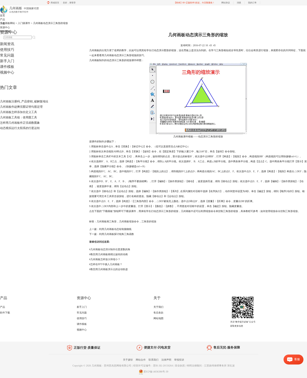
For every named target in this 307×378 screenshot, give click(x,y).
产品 (2, 19)
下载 (2, 23)
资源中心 (5, 27)
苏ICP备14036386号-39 (156, 371)
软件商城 (5, 31)
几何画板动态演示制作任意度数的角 (109, 249)
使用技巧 (7, 50)
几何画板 (109, 55)
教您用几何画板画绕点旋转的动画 (108, 254)
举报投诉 (179, 359)
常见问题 (7, 55)
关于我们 (158, 307)
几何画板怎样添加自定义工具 (18, 112)
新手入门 (7, 61)
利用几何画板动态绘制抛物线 (115, 229)
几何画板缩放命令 (129, 221)
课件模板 (7, 67)
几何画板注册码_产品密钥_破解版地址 (24, 101)
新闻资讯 (7, 44)
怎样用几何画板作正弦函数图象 (20, 122)
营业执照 (180, 365)
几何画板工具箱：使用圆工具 (18, 117)
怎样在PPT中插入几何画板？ (105, 264)
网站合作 (141, 359)
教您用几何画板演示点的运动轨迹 (108, 269)
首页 (2, 15)
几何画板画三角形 (107, 221)
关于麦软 (128, 359)
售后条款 (158, 312)
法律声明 (166, 359)
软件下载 (5, 312)
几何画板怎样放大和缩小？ (104, 259)
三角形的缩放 (148, 221)
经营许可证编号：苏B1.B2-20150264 (153, 365)
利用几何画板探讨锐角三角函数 (116, 234)
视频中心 (7, 72)
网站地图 (158, 318)
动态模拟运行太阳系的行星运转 (20, 128)
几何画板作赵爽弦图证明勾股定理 (21, 106)
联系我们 (153, 359)
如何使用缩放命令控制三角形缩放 (279, 211)
